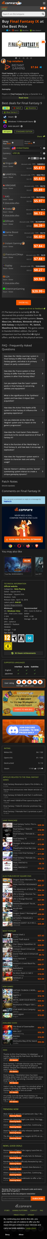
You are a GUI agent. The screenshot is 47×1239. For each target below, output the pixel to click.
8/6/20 (18, 602)
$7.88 (38, 259)
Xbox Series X (11, 112)
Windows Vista (13, 611)
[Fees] (35, 158)
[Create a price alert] (43, 42)
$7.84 (38, 246)
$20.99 (37, 291)
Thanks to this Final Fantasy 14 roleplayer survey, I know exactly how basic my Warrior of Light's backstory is (22, 1056)
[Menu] (44, 3)
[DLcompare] (23, 1205)
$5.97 (38, 201)
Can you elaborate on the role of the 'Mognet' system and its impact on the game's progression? (20, 423)
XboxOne (32, 108)
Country (6, 148)
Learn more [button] (31, 1228)
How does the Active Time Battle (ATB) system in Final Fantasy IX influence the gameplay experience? (20, 410)
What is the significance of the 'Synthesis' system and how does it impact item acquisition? (21, 398)
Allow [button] (21, 1235)
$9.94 (38, 279)
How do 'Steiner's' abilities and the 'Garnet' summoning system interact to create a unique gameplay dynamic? (22, 472)
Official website (10, 586)
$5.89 (38, 190)
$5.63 (38, 179)
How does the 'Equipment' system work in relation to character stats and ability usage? (21, 459)
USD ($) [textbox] (16, 153)
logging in (8, 501)
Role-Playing (19, 589)
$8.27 (38, 270)
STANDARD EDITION (24, 131)
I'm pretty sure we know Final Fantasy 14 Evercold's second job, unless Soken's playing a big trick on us (23, 1098)
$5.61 (38, 168)
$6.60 (38, 236)
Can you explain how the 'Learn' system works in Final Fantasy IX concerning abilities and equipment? (20, 386)
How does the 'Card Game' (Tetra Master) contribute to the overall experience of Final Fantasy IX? (22, 435)
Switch (18, 108)
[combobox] (26, 148)
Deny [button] (7, 1235)
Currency (7, 153)
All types (7, 131)
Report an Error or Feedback (31, 308)
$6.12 (38, 213)
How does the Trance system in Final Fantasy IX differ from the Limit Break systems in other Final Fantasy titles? (19, 374)
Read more (23, 98)
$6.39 (38, 225)
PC (7, 108)
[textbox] (21, 148)
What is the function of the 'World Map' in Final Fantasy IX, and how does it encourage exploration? (22, 447)
